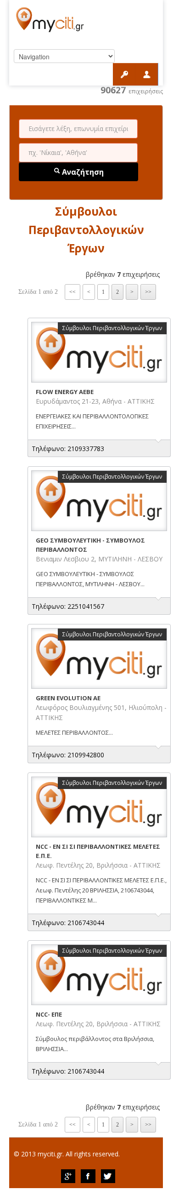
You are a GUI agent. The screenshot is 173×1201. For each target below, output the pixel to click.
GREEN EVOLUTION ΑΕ (68, 698)
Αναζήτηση (82, 172)
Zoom (99, 352)
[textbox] (78, 128)
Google (68, 1176)
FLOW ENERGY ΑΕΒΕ (65, 392)
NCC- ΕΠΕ (49, 1014)
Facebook (88, 1176)
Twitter (108, 1176)
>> (148, 292)
